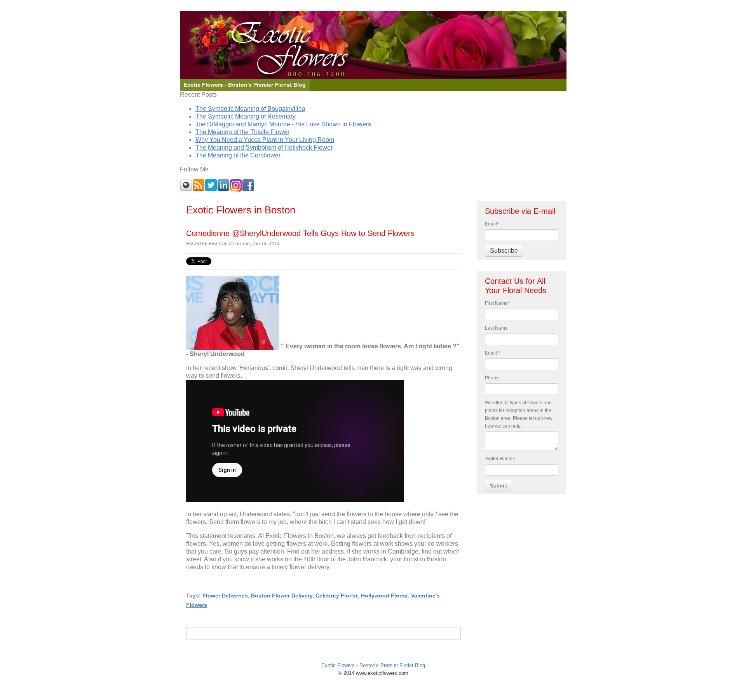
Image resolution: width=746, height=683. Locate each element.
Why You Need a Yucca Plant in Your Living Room (264, 139)
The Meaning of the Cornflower (238, 155)
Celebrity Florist (336, 595)
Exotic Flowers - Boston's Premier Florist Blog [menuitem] (245, 85)
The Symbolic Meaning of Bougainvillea (250, 108)
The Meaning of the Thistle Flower (242, 132)
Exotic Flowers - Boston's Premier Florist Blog (373, 665)
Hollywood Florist (384, 595)
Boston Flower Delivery (281, 595)
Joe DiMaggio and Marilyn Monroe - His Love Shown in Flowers (283, 124)
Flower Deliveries (225, 595)
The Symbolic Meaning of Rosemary (245, 116)
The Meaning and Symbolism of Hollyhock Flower (264, 147)
